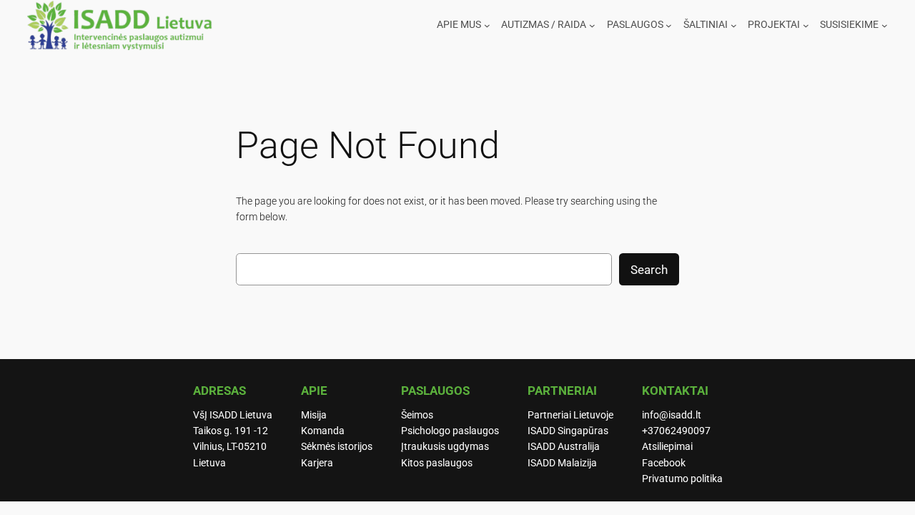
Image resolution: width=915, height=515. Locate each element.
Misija (314, 415)
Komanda (323, 431)
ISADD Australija (564, 447)
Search (649, 270)
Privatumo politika (682, 479)
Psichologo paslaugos (450, 431)
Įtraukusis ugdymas (445, 447)
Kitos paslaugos (437, 463)
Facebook (664, 463)
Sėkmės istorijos (336, 447)
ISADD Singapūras (568, 431)
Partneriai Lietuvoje (570, 415)
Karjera (317, 463)
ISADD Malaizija (562, 463)
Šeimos (417, 415)
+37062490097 (676, 431)
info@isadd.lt (671, 415)
